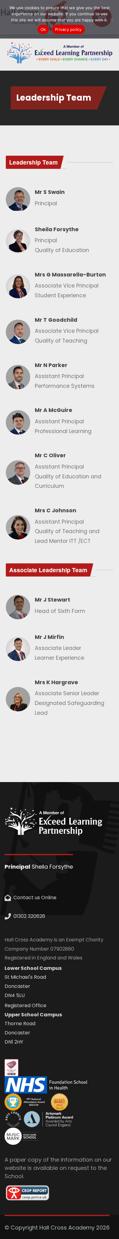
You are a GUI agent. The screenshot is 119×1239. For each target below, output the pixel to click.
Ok (43, 29)
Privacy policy (68, 29)
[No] (111, 19)
